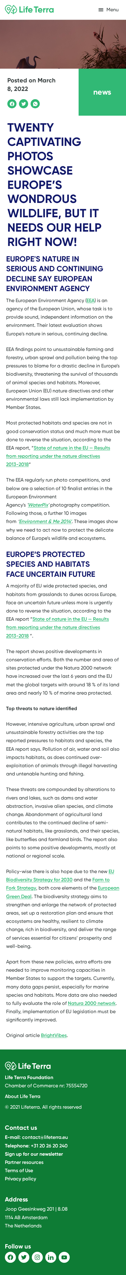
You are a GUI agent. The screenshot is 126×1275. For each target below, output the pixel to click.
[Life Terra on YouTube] (64, 1257)
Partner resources (24, 1162)
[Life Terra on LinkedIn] (50, 1257)
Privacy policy (20, 1179)
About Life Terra (22, 1096)
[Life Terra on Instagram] (37, 1257)
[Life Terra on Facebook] (10, 1257)
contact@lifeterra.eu (45, 1137)
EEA (90, 300)
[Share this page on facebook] (11, 103)
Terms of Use (19, 1170)
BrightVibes (54, 1035)
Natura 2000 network (92, 1003)
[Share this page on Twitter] (22, 103)
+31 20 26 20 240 (49, 1146)
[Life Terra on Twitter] (23, 1257)
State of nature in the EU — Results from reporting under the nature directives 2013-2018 (58, 456)
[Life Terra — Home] (29, 10)
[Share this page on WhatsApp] (34, 103)
